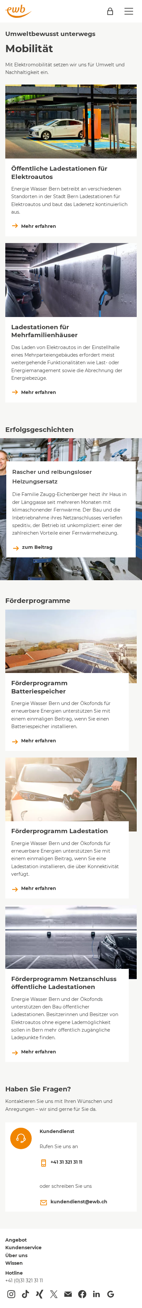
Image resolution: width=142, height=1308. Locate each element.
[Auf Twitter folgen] (54, 1294)
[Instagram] (11, 1294)
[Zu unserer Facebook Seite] (82, 1294)
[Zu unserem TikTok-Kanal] (25, 1294)
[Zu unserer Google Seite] (111, 1294)
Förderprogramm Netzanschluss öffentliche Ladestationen (64, 983)
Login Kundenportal (110, 11)
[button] (129, 11)
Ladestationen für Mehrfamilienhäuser (44, 331)
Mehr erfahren (38, 226)
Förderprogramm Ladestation (59, 831)
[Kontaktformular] (68, 1294)
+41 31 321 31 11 (66, 1162)
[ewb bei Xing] (40, 1294)
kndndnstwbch (79, 1202)
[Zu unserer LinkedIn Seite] (96, 1294)
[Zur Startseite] (18, 11)
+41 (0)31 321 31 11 (24, 1281)
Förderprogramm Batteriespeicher (39, 687)
